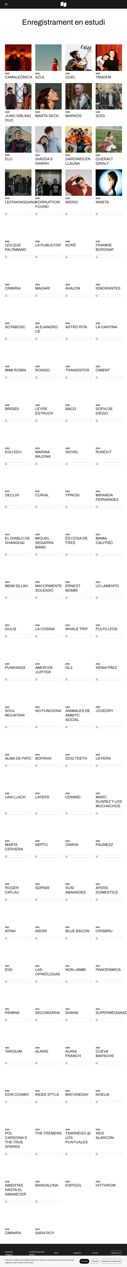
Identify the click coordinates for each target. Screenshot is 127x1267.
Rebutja (95, 1261)
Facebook (9, 1252)
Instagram (9, 1255)
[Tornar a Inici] (63, 4)
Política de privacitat (25, 1263)
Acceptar (84, 1261)
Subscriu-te (116, 1253)
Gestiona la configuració (111, 1261)
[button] (6, 4)
